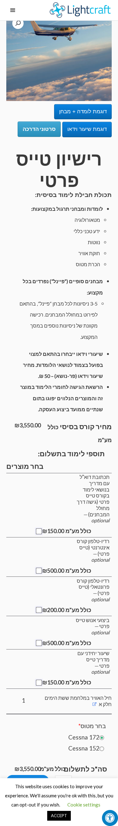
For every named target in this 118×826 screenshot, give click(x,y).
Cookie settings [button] (83, 804)
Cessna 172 (83, 737)
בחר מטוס (92, 725)
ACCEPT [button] (59, 815)
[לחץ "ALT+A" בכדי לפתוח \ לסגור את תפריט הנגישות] (110, 818)
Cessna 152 (83, 748)
